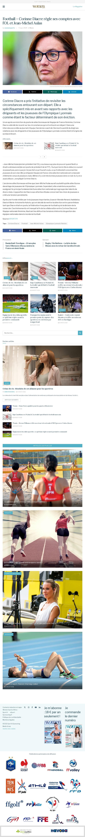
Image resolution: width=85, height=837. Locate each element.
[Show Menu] (4, 6)
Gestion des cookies (9, 729)
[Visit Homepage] (39, 6)
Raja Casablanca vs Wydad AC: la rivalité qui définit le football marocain (66, 145)
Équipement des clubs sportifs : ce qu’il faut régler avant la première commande (15, 317)
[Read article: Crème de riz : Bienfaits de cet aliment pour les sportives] (8, 145)
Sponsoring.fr (7, 715)
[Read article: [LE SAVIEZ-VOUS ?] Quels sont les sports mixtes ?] (42, 539)
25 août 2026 (35, 325)
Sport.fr (5, 712)
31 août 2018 (9, 565)
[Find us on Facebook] (32, 707)
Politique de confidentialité (12, 717)
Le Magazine (77, 6)
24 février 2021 (10, 626)
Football (25, 223)
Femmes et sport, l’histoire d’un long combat (21, 684)
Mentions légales (8, 720)
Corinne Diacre (13, 223)
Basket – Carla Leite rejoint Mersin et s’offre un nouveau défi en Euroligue (69, 317)
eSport (12, 712)
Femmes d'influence (12, 573)
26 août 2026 (60, 150)
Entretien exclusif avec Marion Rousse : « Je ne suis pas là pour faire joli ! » (31, 623)
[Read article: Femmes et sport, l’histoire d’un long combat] (42, 660)
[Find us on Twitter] (25, 707)
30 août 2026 (19, 148)
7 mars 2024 (22, 28)
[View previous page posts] (40, 156)
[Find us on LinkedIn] (39, 707)
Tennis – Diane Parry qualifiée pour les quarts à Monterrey (33, 406)
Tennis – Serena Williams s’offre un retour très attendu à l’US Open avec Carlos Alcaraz (70, 285)
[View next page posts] (44, 156)
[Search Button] (80, 333)
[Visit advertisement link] (42, 831)
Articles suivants (12, 400)
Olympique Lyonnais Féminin (56, 223)
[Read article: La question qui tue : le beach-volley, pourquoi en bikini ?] (42, 478)
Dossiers (8, 634)
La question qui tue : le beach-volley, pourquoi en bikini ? (25, 502)
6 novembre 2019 (10, 504)
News (32, 28)
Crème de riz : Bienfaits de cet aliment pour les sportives (25, 144)
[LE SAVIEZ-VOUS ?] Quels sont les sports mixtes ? (23, 563)
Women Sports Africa (10, 710)
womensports (10, 28)
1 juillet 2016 (9, 686)
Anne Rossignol (9, 391)
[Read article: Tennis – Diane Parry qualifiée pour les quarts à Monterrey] (7, 408)
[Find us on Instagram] (28, 707)
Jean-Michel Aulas (36, 223)
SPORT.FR (13, 219)
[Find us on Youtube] (36, 707)
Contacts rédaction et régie (12, 707)
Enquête (8, 452)
